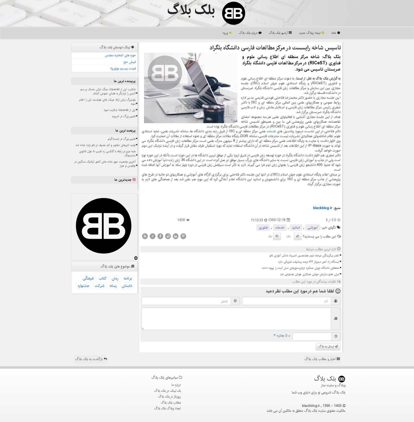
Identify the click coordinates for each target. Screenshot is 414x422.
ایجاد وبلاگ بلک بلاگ (167, 408)
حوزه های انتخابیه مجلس (120, 55)
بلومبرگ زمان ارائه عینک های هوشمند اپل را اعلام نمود (107, 101)
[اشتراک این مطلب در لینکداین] (175, 236)
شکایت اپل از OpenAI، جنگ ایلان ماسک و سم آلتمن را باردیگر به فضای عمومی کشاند (108, 91)
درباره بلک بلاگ (249, 33)
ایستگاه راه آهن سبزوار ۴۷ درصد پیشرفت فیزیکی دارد (308, 261)
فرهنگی (88, 278)
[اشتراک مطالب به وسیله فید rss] (145, 236)
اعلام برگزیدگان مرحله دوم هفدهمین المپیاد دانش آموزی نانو (304, 255)
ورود (226, 33)
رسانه (113, 286)
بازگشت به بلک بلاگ (89, 359)
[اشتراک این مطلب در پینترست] (183, 236)
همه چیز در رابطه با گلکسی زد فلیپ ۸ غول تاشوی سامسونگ (107, 153)
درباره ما (176, 384)
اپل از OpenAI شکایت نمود (120, 110)
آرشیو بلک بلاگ (279, 33)
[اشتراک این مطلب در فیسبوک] (160, 236)
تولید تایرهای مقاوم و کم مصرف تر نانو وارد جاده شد (105, 145)
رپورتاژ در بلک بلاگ (169, 396)
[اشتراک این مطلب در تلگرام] (168, 236)
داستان (127, 286)
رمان (115, 278)
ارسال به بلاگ (326, 346)
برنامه (128, 278)
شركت (99, 286)
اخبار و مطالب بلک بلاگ (321, 359)
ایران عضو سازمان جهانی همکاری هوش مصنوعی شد (309, 274)
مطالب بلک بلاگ (171, 402)
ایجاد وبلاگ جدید (310, 33)
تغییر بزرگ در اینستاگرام (122, 139)
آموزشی (313, 227)
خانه (334, 33)
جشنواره (84, 286)
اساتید (296, 227)
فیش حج (130, 62)
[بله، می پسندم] (298, 236)
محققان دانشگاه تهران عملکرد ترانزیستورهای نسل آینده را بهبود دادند (300, 268)
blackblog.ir (322, 208)
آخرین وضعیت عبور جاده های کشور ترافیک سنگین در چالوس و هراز (105, 163)
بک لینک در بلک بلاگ (167, 390)
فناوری (263, 227)
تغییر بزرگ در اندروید (124, 116)
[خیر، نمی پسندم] (277, 236)
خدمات (271, 131)
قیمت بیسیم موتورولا (123, 68)
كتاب (103, 278)
